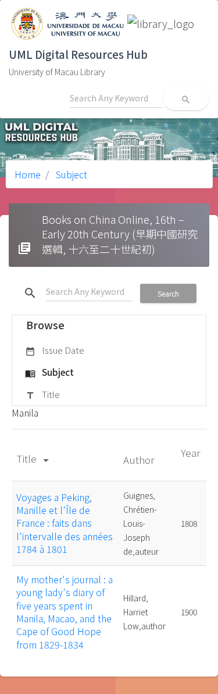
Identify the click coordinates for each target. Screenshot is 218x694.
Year (190, 452)
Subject (70, 174)
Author (139, 459)
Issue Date (54, 350)
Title (42, 394)
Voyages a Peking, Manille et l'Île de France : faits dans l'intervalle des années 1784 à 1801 (64, 523)
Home (28, 174)
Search (168, 293)
